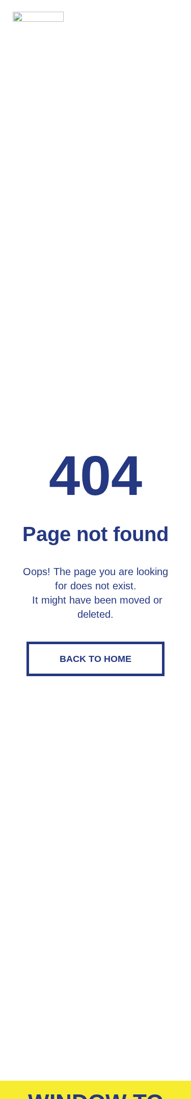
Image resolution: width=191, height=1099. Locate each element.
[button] (168, 21)
